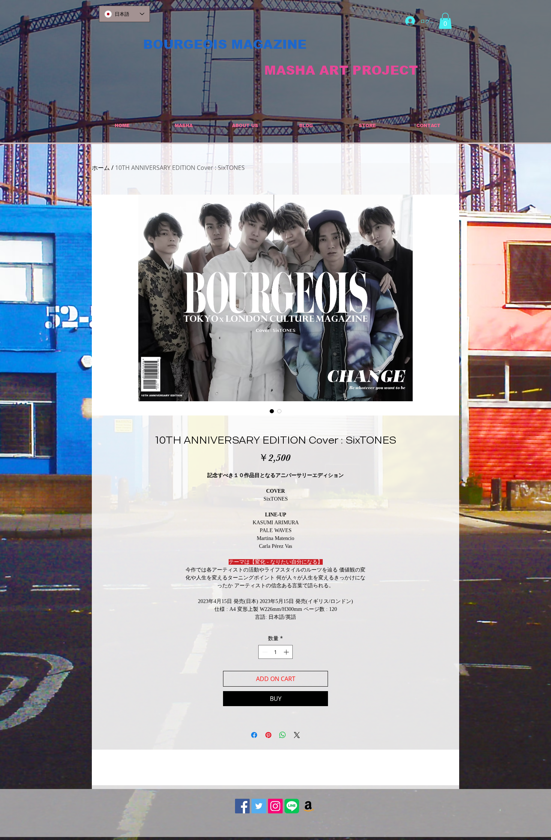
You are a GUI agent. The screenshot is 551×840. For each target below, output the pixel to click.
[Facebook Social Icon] (242, 806)
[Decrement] (264, 651)
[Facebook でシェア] (254, 735)
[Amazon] (308, 806)
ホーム (101, 168)
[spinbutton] (275, 651)
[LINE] (291, 806)
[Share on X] (296, 735)
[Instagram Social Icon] (275, 806)
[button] (445, 21)
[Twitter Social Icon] (259, 806)
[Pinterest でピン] (268, 735)
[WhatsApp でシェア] (282, 735)
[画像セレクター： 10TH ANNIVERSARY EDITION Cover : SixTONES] (272, 411)
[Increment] (287, 651)
